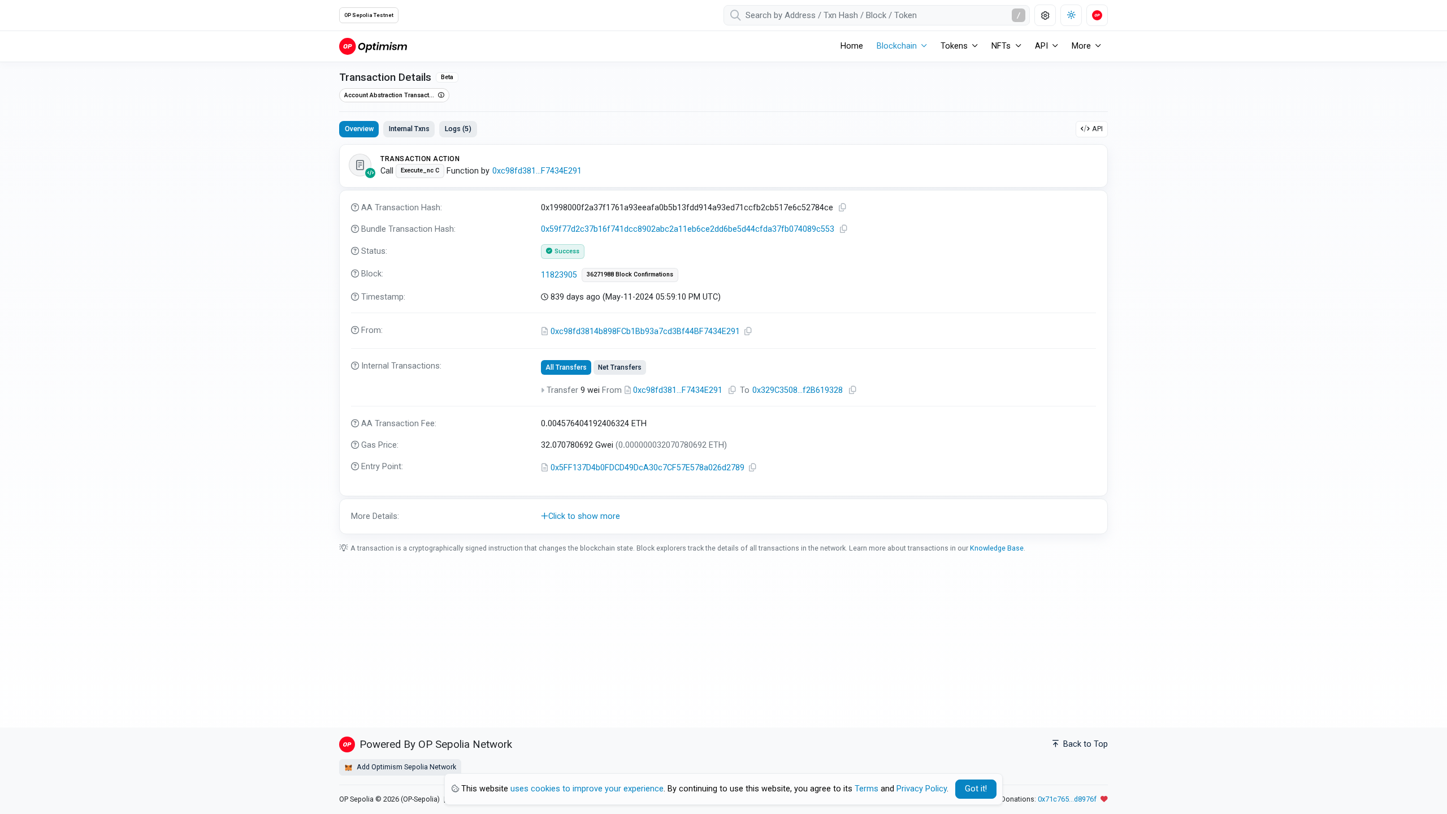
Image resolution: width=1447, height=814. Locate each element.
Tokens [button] (954, 46)
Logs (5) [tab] (458, 128)
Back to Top (1084, 744)
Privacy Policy (921, 789)
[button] (723, 516)
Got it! (976, 789)
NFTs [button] (1001, 46)
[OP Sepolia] (373, 46)
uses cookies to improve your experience (587, 789)
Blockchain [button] (897, 46)
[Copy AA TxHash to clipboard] (843, 208)
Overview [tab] (359, 128)
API (1097, 128)
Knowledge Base (997, 548)
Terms (866, 789)
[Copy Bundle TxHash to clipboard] (844, 229)
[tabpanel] (723, 339)
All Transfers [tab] (566, 367)
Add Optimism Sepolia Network (405, 767)
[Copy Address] (748, 331)
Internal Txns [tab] (409, 128)
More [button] (1081, 46)
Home (852, 46)
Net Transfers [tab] (620, 367)
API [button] (1041, 46)
